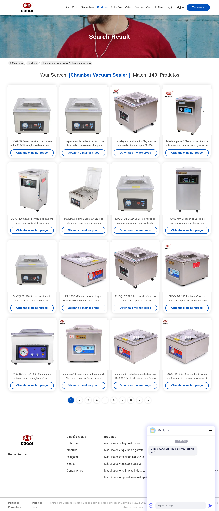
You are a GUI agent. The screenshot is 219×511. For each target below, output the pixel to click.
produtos (102, 7)
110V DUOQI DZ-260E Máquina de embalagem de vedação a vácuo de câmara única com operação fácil (32, 378)
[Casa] (27, 444)
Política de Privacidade (14, 504)
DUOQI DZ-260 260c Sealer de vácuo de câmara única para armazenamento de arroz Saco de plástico (187, 378)
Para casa (72, 7)
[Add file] (151, 505)
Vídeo (128, 7)
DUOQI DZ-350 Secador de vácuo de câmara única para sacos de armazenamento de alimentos (135, 300)
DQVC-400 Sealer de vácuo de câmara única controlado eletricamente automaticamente (32, 222)
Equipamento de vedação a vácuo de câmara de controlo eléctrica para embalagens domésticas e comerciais (83, 145)
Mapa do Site (37, 504)
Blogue (139, 7)
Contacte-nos (154, 7)
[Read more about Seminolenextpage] (139, 400)
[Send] (210, 505)
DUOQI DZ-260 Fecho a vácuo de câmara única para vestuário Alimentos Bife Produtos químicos (187, 300)
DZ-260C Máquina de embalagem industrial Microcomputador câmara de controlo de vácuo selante (84, 300)
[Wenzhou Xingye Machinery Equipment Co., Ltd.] (27, 7)
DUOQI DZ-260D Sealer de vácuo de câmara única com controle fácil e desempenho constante (135, 222)
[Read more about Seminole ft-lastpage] (148, 400)
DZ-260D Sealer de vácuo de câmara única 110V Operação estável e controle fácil (32, 145)
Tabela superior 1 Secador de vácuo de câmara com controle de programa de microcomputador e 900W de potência (187, 145)
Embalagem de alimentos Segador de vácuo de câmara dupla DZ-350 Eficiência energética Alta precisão (135, 145)
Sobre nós (87, 7)
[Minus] (210, 430)
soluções (116, 7)
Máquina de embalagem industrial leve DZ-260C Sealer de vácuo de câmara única (135, 378)
